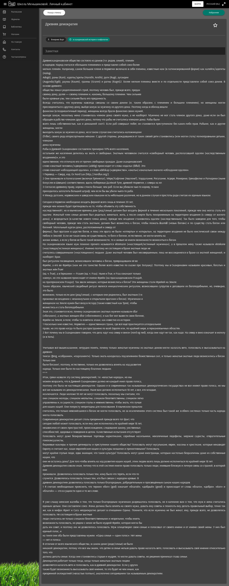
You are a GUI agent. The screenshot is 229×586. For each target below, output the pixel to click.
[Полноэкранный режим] (223, 4)
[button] (134, 51)
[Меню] (5, 4)
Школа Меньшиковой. (33, 4)
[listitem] (19, 12)
